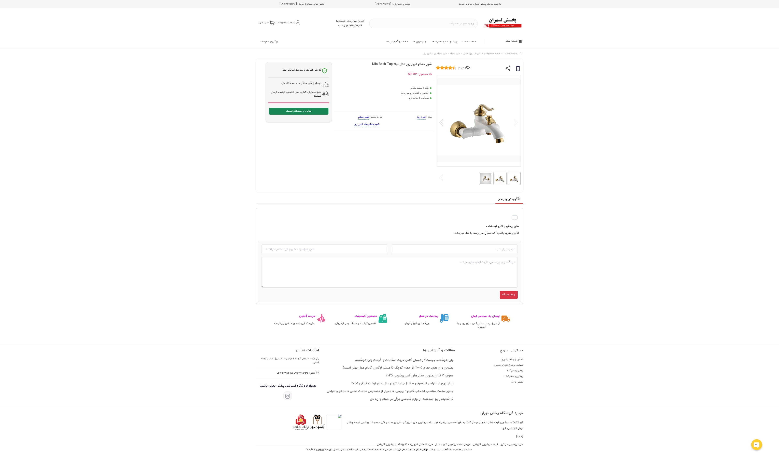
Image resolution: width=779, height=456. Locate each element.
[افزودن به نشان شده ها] (518, 69)
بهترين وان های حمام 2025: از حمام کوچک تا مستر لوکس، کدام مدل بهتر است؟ (397, 367)
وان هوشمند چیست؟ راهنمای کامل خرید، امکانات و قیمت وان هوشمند (404, 360)
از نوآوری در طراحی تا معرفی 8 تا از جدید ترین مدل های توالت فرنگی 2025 (402, 383)
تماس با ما (517, 382)
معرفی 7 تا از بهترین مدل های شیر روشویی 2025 (419, 375)
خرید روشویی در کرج (511, 444)
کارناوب (320, 450)
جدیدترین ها (419, 41)
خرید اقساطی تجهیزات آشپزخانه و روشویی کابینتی (405, 444)
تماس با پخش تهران (512, 359)
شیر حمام (363, 117)
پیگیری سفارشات (269, 41)
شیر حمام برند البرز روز (366, 124)
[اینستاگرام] (287, 395)
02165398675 (285, 373)
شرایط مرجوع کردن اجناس (508, 365)
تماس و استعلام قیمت (298, 111)
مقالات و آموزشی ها (397, 41)
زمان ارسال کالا (515, 371)
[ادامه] (519, 436)
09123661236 (301, 373)
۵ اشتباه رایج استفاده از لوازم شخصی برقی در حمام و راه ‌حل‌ (411, 399)
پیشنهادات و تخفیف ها (444, 41)
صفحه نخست (469, 41)
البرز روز (421, 117)
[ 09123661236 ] (288, 4)
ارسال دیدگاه (508, 294)
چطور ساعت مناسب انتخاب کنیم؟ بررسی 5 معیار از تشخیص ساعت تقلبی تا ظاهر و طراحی (390, 391)
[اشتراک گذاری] (508, 69)
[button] (289, 23)
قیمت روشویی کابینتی (485, 444)
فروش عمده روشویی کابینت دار (452, 444)
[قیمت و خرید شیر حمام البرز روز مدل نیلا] (503, 29)
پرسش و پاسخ (507, 199)
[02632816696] (383, 4)
